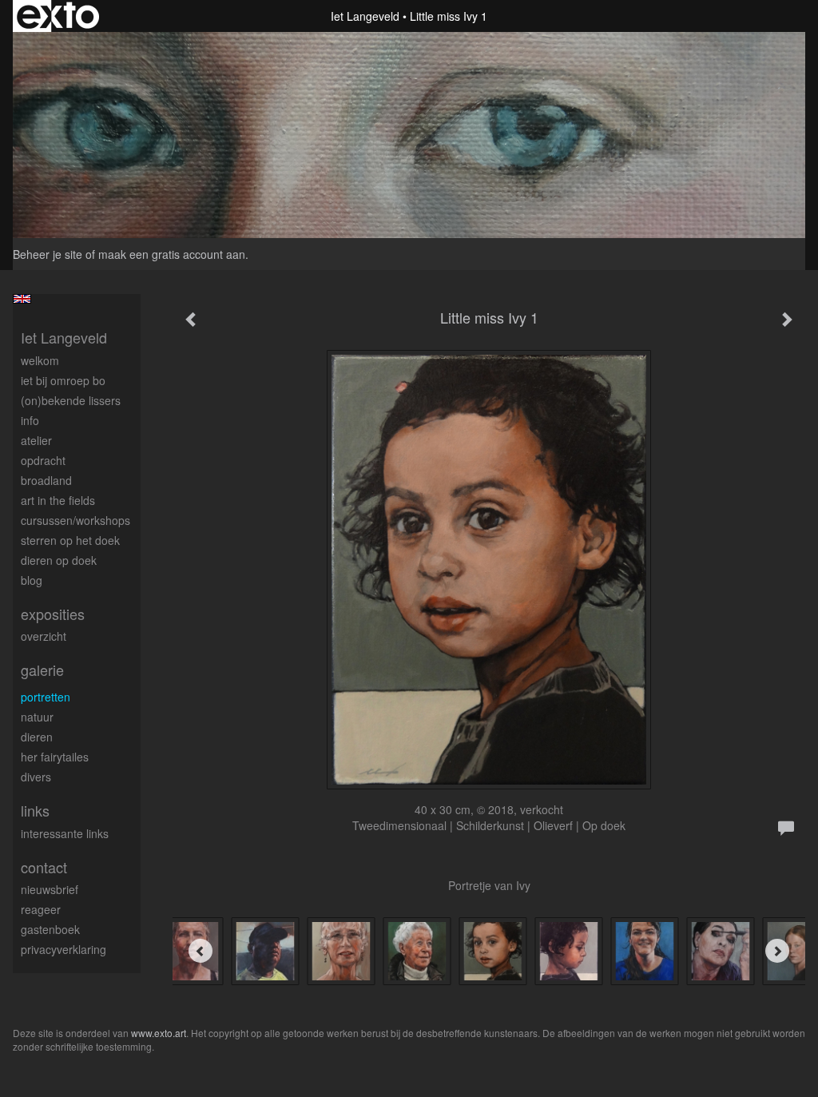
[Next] (777, 951)
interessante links (65, 833)
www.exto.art (158, 1032)
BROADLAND (46, 480)
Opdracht (43, 460)
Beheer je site (47, 254)
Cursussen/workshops (75, 520)
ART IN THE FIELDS (58, 500)
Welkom (40, 360)
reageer (41, 909)
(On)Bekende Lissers (71, 400)
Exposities (53, 614)
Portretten (45, 697)
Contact (44, 867)
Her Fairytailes (55, 757)
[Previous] (200, 951)
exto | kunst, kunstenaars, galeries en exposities (58, 16)
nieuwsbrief (49, 889)
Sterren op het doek (70, 540)
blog (31, 580)
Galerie (42, 670)
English (22, 299)
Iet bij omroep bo (63, 380)
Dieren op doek (59, 560)
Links (35, 811)
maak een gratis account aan (171, 254)
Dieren (37, 737)
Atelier (36, 440)
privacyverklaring (63, 949)
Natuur (37, 717)
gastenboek (50, 929)
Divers (36, 777)
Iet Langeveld (365, 16)
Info (30, 420)
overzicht (43, 636)
